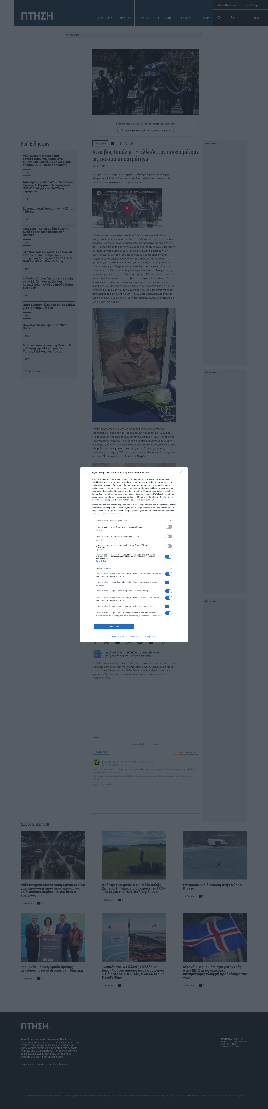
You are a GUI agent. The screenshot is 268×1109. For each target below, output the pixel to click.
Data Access (134, 636)
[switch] (168, 527)
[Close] (182, 472)
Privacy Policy (150, 636)
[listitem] (134, 520)
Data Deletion (118, 636)
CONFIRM (114, 627)
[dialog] (134, 554)
